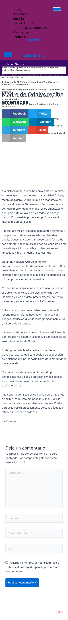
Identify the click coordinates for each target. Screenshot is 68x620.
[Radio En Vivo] (34, 49)
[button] (15, 113)
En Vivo (34, 40)
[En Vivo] (34, 33)
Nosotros (20, 14)
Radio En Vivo (34, 55)
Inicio (17, 10)
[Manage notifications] (59, 612)
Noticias (19, 19)
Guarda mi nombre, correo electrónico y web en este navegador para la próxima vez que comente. (32, 567)
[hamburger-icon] (57, 9)
